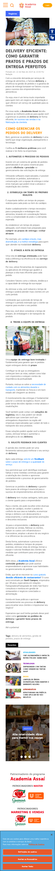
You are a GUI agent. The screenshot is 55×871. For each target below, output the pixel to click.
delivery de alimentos (21, 636)
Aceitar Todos (27, 866)
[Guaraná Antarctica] (19, 796)
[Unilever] (36, 796)
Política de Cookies (36, 844)
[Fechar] (52, 835)
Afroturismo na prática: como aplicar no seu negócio (35, 694)
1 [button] (21, 757)
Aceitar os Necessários (27, 859)
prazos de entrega (22, 638)
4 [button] (33, 757)
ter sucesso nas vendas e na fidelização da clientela (23, 120)
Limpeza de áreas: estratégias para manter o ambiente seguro (36, 681)
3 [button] (29, 757)
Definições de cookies (27, 852)
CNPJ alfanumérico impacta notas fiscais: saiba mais (36, 656)
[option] (27, 733)
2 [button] (25, 757)
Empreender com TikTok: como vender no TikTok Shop (34, 669)
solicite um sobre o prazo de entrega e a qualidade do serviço (25, 462)
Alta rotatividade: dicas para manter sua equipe (27, 736)
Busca (12, 5)
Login (47, 5)
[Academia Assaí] (27, 5)
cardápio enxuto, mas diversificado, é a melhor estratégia (23, 240)
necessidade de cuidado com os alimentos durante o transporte (26, 387)
